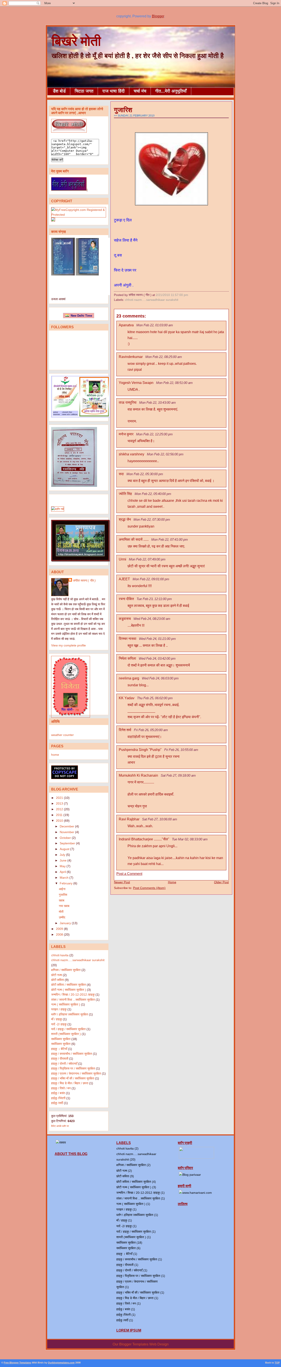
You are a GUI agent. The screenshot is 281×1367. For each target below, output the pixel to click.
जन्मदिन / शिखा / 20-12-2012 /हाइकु (73, 994)
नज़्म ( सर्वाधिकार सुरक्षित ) (65, 1004)
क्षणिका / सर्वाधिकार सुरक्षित (66, 970)
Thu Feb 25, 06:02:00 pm (155, 698)
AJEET (124, 579)
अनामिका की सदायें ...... (134, 539)
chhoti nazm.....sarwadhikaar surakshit (77, 960)
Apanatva (126, 325)
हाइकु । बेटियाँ (59, 1049)
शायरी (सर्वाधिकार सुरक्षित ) (66, 1034)
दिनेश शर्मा (125, 730)
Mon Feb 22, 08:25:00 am (163, 357)
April (63, 872)
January (65, 923)
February (66, 883)
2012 (59, 809)
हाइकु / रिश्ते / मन (61, 1088)
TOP (277, 1362)
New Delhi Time (80, 315)
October (65, 838)
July (62, 854)
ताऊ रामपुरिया (128, 402)
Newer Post (122, 882)
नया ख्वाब (64, 906)
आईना (62, 889)
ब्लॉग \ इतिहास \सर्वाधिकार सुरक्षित (69, 1014)
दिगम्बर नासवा (127, 639)
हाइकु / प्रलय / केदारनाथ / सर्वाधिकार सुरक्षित (76, 1073)
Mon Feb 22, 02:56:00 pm (165, 454)
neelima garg (129, 678)
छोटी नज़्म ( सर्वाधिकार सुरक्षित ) (68, 989)
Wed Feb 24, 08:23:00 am (151, 619)
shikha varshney (131, 454)
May (63, 866)
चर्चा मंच (140, 91)
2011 (59, 815)
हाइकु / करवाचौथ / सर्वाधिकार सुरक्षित (71, 1053)
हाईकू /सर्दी (57, 1103)
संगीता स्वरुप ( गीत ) (84, 580)
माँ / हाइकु (56, 1019)
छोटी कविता (57, 980)
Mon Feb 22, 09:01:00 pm (151, 579)
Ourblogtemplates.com (61, 1362)
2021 (59, 797)
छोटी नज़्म (56, 975)
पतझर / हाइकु (59, 1009)
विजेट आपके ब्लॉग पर (60, 1126)
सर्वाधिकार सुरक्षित (60, 1039)
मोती (61, 911)
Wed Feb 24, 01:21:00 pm (157, 639)
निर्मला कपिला (127, 658)
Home (172, 882)
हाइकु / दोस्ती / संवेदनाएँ (64, 1063)
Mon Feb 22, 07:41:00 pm (169, 539)
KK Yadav (126, 698)
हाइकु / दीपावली (59, 1058)
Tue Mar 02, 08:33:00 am (190, 839)
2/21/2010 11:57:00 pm (172, 295)
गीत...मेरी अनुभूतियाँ (171, 91)
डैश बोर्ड (59, 91)
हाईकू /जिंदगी (58, 1098)
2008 (59, 934)
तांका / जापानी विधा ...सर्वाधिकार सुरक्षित (73, 999)
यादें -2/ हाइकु (59, 1024)
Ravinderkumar (131, 357)
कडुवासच (125, 619)
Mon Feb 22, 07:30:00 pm (151, 519)
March (64, 877)
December (67, 826)
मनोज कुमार (126, 434)
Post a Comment (129, 874)
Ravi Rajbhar (129, 819)
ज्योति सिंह (125, 494)
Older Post (221, 882)
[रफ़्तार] (61, 1142)
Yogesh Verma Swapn (136, 383)
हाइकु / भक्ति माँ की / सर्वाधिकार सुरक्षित (72, 1078)
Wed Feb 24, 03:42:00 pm (157, 658)
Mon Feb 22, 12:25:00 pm (154, 434)
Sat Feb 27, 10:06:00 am (159, 819)
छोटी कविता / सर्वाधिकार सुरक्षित (68, 984)
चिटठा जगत (84, 91)
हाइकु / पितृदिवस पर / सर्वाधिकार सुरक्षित (73, 1068)
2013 (59, 803)
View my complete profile (68, 645)
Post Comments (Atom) (149, 888)
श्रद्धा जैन (125, 519)
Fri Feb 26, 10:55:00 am (181, 750)
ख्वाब (61, 900)
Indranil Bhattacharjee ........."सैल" (144, 839)
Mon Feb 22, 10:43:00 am (157, 402)
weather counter (62, 735)
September (67, 843)
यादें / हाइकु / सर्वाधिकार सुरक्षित (68, 1029)
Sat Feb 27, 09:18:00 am (178, 775)
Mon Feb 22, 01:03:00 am (154, 325)
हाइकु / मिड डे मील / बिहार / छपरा (69, 1083)
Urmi (122, 559)
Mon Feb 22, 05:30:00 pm (144, 474)
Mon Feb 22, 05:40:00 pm (153, 494)
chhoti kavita (59, 955)
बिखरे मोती (76, 40)
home (55, 754)
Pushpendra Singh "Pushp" (140, 750)
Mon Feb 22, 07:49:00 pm (147, 559)
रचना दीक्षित (126, 599)
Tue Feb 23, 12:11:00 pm (154, 599)
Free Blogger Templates (17, 1362)
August (64, 849)
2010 (59, 820)
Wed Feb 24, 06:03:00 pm (160, 678)
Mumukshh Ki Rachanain (138, 775)
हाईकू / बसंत (58, 1093)
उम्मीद (62, 917)
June (63, 860)
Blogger (158, 16)
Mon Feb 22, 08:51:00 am (174, 383)
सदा (121, 474)
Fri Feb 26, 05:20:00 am (151, 730)
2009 (59, 929)
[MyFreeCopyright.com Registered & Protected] (78, 214)
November (67, 832)
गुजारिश (63, 894)
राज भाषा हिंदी (113, 91)
